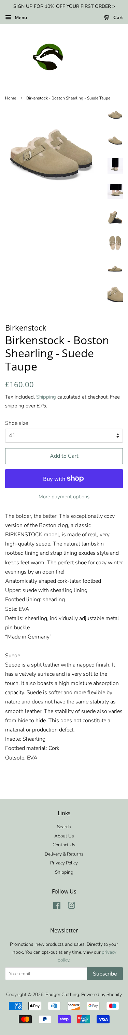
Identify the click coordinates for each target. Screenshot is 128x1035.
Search (64, 826)
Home (10, 98)
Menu (20, 17)
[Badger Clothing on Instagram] (71, 907)
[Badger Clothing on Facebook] (57, 907)
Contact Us (64, 845)
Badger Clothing (62, 994)
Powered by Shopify (101, 994)
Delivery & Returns (64, 854)
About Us (64, 836)
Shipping (46, 396)
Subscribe (105, 974)
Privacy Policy (64, 863)
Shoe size (16, 423)
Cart (117, 17)
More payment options (64, 496)
